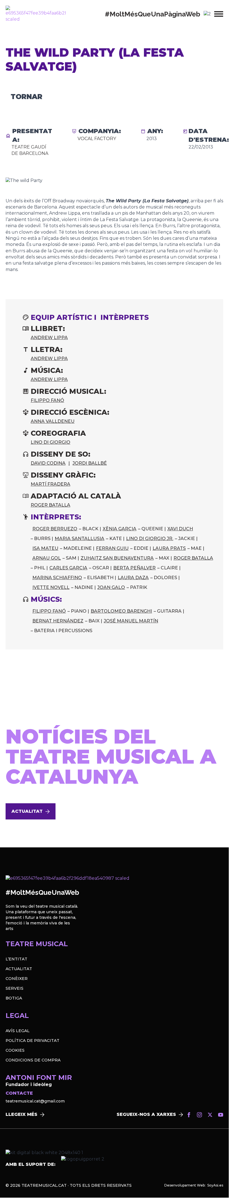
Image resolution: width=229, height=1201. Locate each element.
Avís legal (18, 1030)
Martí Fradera (50, 484)
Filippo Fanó (47, 400)
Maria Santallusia (79, 538)
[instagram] (199, 1114)
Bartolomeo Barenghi (121, 611)
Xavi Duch (180, 528)
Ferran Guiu (112, 548)
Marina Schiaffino (57, 577)
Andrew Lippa (49, 337)
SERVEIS (14, 988)
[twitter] (210, 1114)
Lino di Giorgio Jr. (149, 538)
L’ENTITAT (16, 959)
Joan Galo (111, 587)
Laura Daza (133, 577)
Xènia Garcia (119, 528)
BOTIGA (14, 998)
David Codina (48, 463)
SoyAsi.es (215, 1185)
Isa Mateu (45, 548)
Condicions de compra (33, 1060)
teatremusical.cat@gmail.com (35, 1101)
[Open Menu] (218, 13)
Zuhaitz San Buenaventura (117, 558)
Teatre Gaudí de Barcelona (29, 150)
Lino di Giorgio (50, 442)
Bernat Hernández (57, 621)
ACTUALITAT (19, 968)
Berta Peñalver (134, 567)
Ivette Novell (50, 587)
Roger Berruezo (54, 528)
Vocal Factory (97, 138)
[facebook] (188, 1114)
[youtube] (220, 1114)
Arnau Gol (46, 558)
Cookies (15, 1050)
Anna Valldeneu (52, 421)
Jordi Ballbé (90, 463)
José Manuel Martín (131, 621)
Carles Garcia (68, 567)
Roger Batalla (50, 505)
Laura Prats (169, 548)
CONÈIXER (17, 978)
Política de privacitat (32, 1040)
